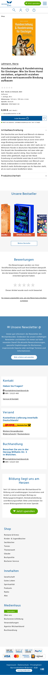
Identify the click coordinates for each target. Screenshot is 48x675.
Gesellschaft (9, 577)
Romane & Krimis (11, 535)
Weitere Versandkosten (13, 431)
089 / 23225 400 (12, 393)
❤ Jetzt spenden (33, 3)
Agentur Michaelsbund (14, 626)
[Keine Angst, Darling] (24, 218)
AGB (36, 668)
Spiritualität (9, 584)
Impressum (11, 665)
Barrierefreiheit (17, 668)
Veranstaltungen (11, 623)
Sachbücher (9, 542)
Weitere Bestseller (24, 243)
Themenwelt (9, 550)
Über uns (8, 615)
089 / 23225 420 (12, 462)
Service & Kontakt (11, 399)
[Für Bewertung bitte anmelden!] (7, 88)
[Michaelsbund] (6, 4)
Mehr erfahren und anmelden (24, 357)
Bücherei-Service (11, 561)
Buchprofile (9, 557)
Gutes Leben (9, 581)
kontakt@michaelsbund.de (17, 390)
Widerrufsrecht (9, 434)
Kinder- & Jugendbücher (15, 539)
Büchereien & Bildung (13, 619)
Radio (6, 592)
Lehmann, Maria (10, 63)
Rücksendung (24, 434)
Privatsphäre (36, 665)
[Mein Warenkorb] (34, 10)
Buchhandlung (10, 630)
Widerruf (28, 668)
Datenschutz (23, 665)
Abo (6, 596)
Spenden (11, 611)
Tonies (7, 546)
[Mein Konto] (20, 10)
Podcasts (8, 588)
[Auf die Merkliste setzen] (44, 118)
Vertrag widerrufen (24, 670)
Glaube (7, 554)
